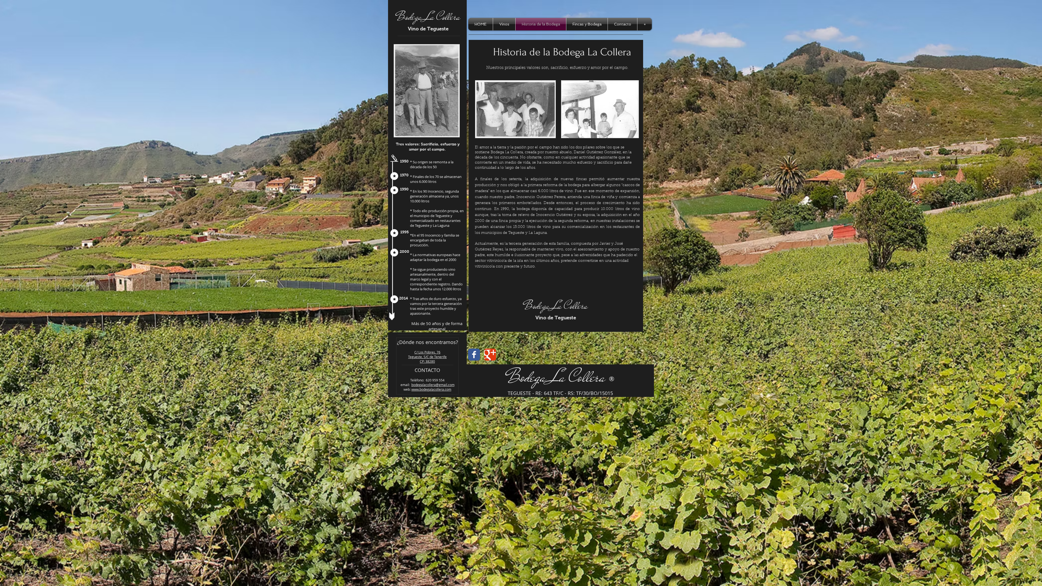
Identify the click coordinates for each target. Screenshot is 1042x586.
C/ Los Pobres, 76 (427, 352)
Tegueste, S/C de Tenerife (427, 357)
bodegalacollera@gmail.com (433, 385)
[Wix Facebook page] (474, 355)
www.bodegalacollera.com (431, 389)
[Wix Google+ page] (490, 355)
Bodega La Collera (428, 17)
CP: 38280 (427, 361)
